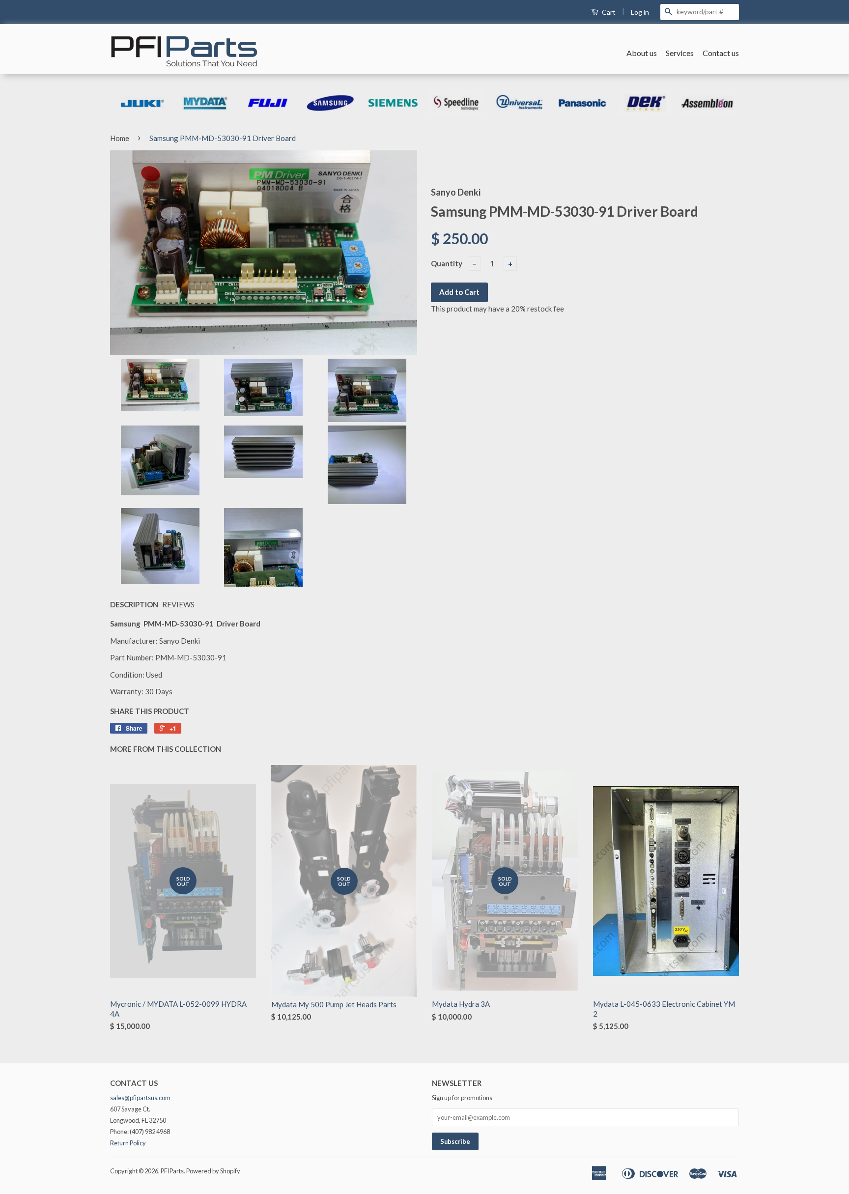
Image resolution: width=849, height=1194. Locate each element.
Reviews (178, 604)
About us (641, 52)
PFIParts (172, 1171)
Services (680, 52)
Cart (608, 12)
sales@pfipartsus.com (140, 1098)
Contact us (721, 52)
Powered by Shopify (213, 1171)
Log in (640, 12)
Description (134, 604)
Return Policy (128, 1143)
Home (119, 138)
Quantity (446, 263)
